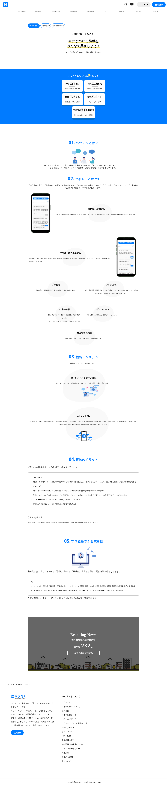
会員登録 (17, 732)
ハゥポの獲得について (71, 706)
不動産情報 (90, 11)
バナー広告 (66, 736)
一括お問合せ (22, 11)
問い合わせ (66, 761)
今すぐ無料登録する (83, 653)
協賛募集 (65, 710)
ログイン (143, 4)
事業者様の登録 (68, 740)
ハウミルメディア (69, 719)
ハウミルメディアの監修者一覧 (74, 723)
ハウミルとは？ (34, 26)
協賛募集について (58, 26)
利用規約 (65, 752)
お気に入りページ (69, 727)
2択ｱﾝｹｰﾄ (138, 11)
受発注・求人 (39, 11)
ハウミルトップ (13, 684)
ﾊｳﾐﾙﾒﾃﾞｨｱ (156, 11)
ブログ (105, 11)
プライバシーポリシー (71, 748)
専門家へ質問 (56, 11)
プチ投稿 (121, 11)
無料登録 (159, 4)
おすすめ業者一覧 (69, 715)
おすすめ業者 (73, 11)
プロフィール (67, 731)
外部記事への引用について (73, 744)
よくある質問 (67, 757)
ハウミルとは (67, 702)
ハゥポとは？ (45, 26)
